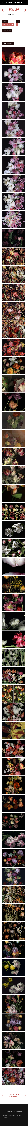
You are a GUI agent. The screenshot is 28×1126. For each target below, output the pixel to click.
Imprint (5, 1118)
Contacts (18, 1115)
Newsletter (11, 1115)
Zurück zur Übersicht (14, 10)
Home (5, 1115)
